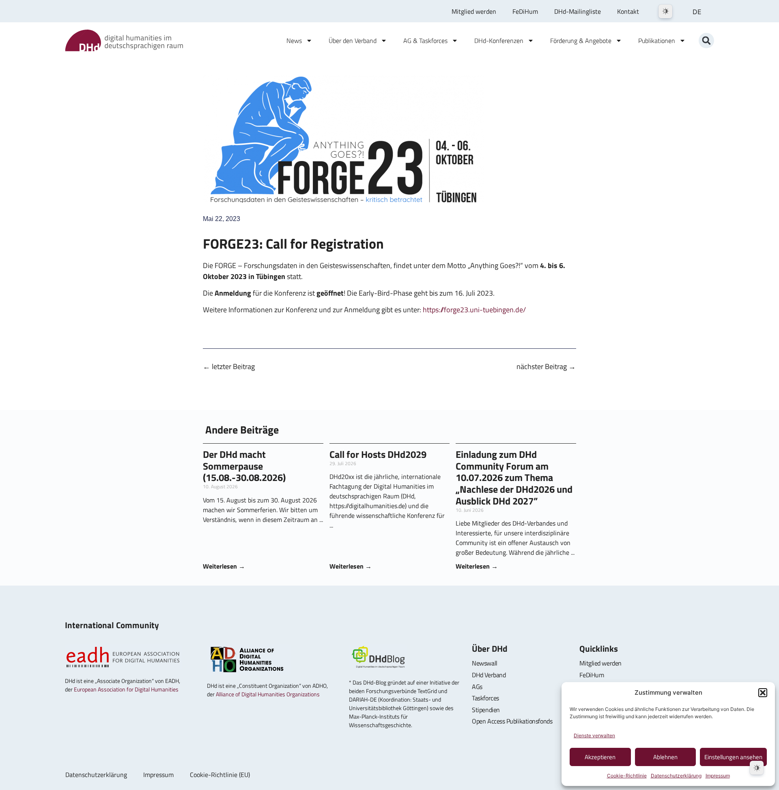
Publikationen (656, 40)
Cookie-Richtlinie (627, 776)
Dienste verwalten (594, 735)
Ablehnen (665, 757)
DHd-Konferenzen (498, 40)
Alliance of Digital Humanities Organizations (268, 694)
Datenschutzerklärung (676, 776)
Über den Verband (353, 40)
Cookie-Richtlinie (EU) (220, 774)
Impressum (718, 776)
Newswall (484, 663)
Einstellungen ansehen (733, 757)
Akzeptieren (600, 757)
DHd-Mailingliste (577, 11)
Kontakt (628, 11)
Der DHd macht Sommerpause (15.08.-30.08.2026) (244, 466)
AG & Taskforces (425, 40)
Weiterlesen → (224, 566)
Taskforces (485, 698)
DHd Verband (489, 675)
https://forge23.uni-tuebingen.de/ (474, 309)
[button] (763, 693)
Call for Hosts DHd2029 (377, 454)
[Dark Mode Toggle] (665, 11)
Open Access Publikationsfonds (512, 721)
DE (697, 12)
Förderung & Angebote (580, 40)
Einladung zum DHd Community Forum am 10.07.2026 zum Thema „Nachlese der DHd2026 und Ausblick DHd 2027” (514, 477)
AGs (477, 686)
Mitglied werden (474, 11)
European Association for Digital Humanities (126, 689)
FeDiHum (525, 11)
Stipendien (486, 710)
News (294, 40)
